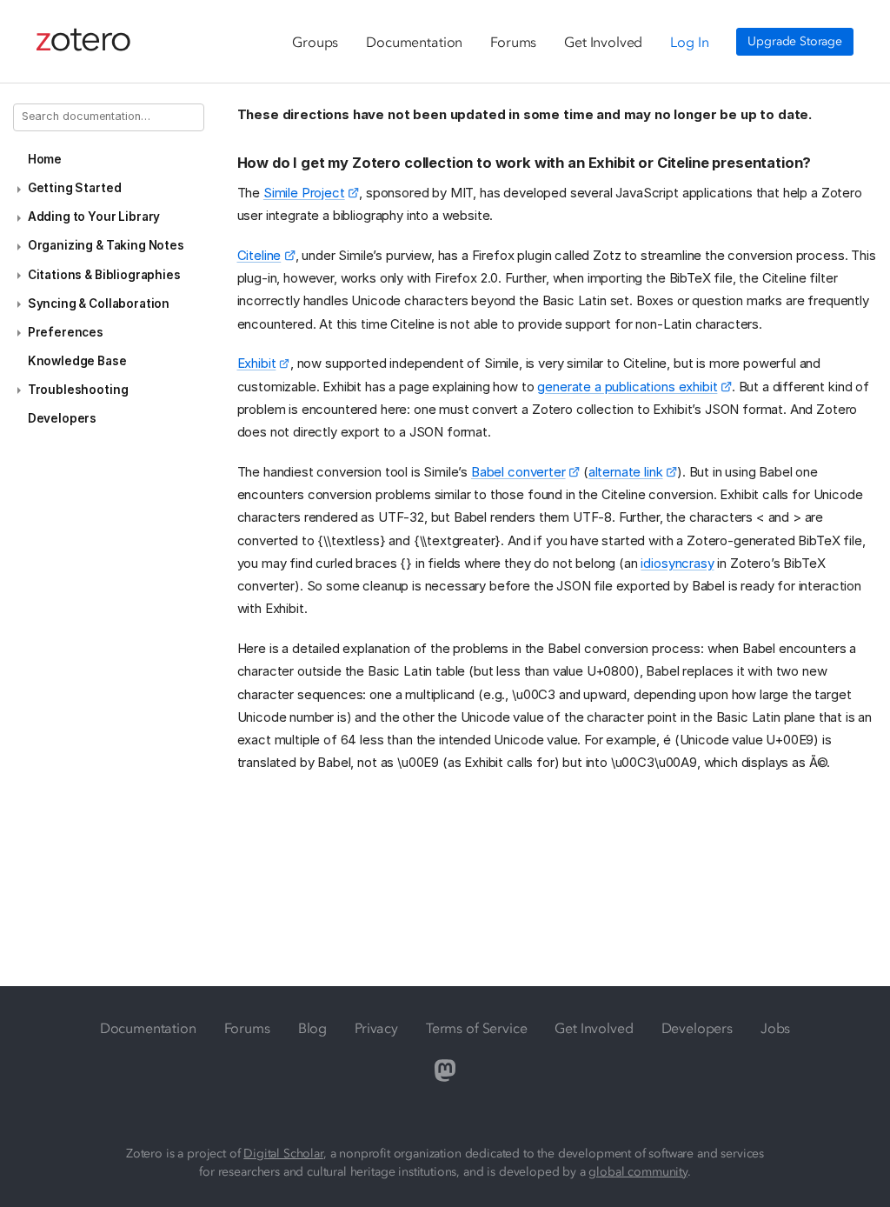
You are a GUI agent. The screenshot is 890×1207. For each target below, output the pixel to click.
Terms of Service (476, 1028)
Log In (689, 41)
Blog (312, 1028)
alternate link (625, 471)
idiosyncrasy (677, 563)
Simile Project (304, 192)
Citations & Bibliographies (104, 275)
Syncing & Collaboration (98, 303)
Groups (315, 41)
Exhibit (256, 363)
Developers (62, 418)
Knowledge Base (77, 361)
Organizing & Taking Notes (106, 245)
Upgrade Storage (794, 41)
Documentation (414, 41)
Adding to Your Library (94, 216)
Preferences (65, 332)
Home (45, 159)
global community (637, 1171)
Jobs (775, 1028)
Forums (513, 41)
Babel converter (518, 471)
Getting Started (75, 188)
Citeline (259, 255)
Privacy (376, 1028)
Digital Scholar (283, 1153)
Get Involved (603, 41)
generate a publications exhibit (627, 386)
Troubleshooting (78, 390)
